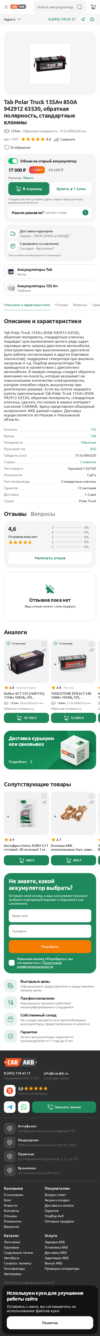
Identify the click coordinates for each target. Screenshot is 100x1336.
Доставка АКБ (56, 1253)
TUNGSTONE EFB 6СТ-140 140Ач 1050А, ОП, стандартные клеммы (71, 695)
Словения (88, 462)
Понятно (50, 1323)
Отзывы (15, 514)
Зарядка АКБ (55, 1242)
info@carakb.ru (56, 1073)
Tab (93, 436)
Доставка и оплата (59, 1205)
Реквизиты (13, 1221)
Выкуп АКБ (53, 1263)
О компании (13, 1195)
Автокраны (13, 1274)
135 (93, 429)
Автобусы (11, 1258)
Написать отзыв (50, 558)
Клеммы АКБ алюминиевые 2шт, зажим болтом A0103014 (72, 847)
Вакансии (11, 1227)
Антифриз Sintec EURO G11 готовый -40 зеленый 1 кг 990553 (26, 847)
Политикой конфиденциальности (39, 965)
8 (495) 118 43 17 (62, 19)
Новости (10, 1205)
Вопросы (43, 514)
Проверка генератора (62, 1268)
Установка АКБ (56, 1247)
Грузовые (11, 1247)
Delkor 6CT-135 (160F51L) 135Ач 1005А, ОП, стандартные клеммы (24, 695)
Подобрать (50, 947)
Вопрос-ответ (55, 1195)
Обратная (88, 442)
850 (93, 449)
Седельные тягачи (18, 1253)
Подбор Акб (54, 1216)
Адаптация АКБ (57, 1258)
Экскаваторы (14, 1268)
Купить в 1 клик (71, 189)
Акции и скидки (57, 1200)
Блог (7, 1200)
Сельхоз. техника (17, 1263)
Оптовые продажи (59, 1221)
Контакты (11, 1211)
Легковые (12, 1242)
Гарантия (52, 1211)
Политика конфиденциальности (29, 1282)
